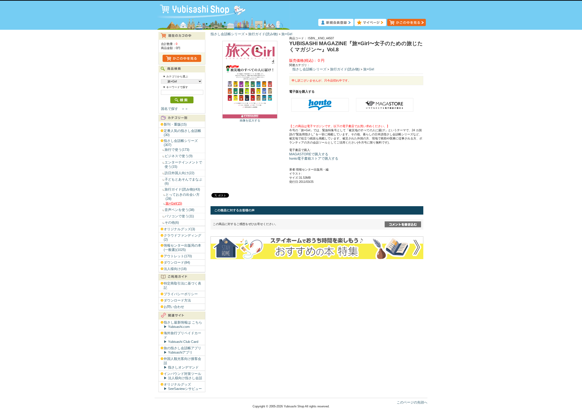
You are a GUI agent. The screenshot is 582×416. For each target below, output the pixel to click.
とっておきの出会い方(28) (183, 197)
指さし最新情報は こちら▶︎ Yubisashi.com (183, 325)
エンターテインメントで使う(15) (183, 164)
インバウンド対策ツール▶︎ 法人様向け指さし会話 (183, 376)
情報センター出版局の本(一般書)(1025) (182, 248)
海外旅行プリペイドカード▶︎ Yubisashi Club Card (182, 337)
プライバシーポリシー (181, 294)
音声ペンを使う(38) (179, 210)
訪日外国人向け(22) (179, 173)
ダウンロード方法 (177, 300)
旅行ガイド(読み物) (263, 34)
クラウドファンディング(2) (182, 237)
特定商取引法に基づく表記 (182, 286)
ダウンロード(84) (177, 262)
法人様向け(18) (175, 269)
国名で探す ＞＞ (174, 109)
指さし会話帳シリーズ (228, 34)
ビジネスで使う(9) (179, 156)
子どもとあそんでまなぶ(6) (183, 181)
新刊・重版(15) (175, 124)
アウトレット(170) (178, 256)
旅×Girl (286, 34)
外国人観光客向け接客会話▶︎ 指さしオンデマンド (182, 363)
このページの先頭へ (412, 402)
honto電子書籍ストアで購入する (313, 158)
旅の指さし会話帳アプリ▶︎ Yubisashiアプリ (182, 350)
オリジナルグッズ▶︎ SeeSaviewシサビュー (183, 387)
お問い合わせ (174, 307)
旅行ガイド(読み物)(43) (182, 189)
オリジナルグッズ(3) (179, 229)
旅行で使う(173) (177, 149)
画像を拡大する (250, 120)
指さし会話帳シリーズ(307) (181, 143)
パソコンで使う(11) (179, 216)
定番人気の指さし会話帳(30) (182, 133)
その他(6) (172, 222)
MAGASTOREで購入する (308, 154)
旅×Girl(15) (174, 203)
